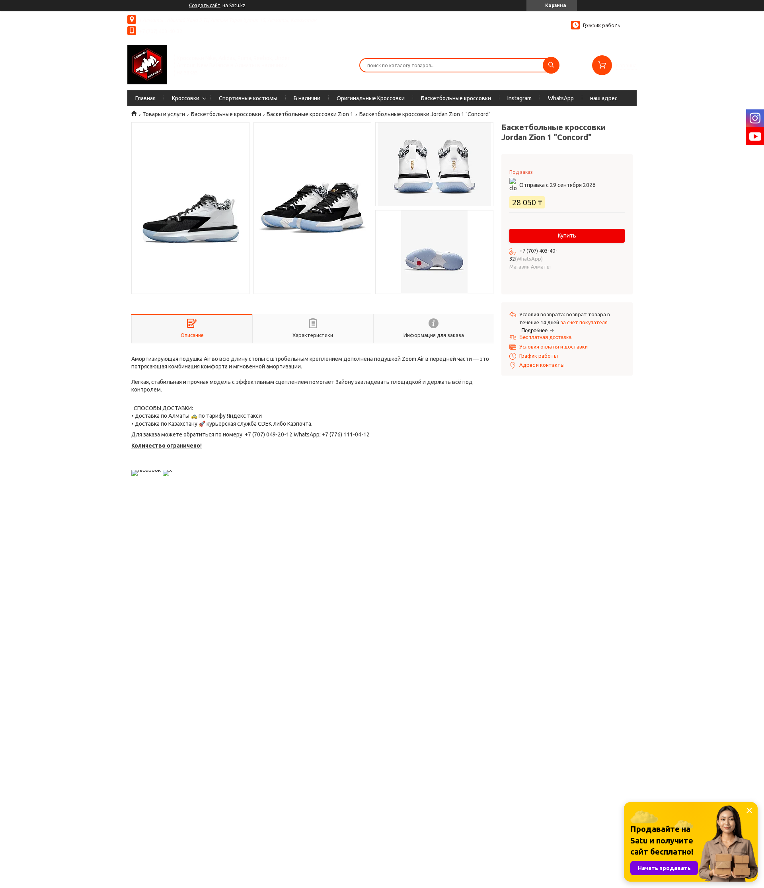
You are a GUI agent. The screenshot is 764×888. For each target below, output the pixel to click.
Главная (145, 98)
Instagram (519, 98)
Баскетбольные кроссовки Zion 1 (310, 114)
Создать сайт (204, 5)
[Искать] (551, 65)
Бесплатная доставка (545, 337)
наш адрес (604, 98)
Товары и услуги (163, 114)
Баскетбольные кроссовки (456, 98)
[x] (167, 470)
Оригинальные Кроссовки (371, 98)
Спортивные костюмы (248, 98)
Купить (567, 235)
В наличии (307, 98)
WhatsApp (561, 98)
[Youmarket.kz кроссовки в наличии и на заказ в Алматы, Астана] (147, 64)
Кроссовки (185, 98)
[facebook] (146, 470)
